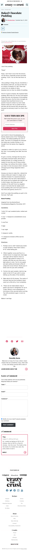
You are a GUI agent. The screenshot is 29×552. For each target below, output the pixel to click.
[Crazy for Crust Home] (14, 5)
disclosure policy (8, 42)
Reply (5, 452)
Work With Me (14, 521)
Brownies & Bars (22, 505)
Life (14, 535)
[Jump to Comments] (3, 28)
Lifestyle (14, 537)
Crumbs (14, 530)
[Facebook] (7, 491)
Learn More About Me (9, 369)
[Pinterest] (14, 491)
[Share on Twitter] (17, 341)
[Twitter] (11, 491)
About (14, 514)
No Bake (7, 508)
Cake (7, 505)
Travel (14, 532)
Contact (15, 523)
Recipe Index (8, 9)
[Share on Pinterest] (12, 341)
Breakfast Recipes (7, 503)
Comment (4, 398)
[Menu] (2, 5)
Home (2, 9)
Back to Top (14, 544)
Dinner (21, 498)
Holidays (7, 501)
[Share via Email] (22, 341)
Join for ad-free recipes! (13, 1)
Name (3, 384)
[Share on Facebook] (7, 341)
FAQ (14, 518)
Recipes (14, 496)
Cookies (22, 501)
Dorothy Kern (11, 20)
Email (3, 391)
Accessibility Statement (14, 525)
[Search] (27, 5)
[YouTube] (22, 491)
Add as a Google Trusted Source (10, 32)
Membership (14, 539)
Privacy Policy (24, 548)
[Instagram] (18, 491)
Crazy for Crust (14, 482)
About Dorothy (14, 516)
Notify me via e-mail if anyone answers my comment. (13, 420)
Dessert (7, 498)
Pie (22, 503)
